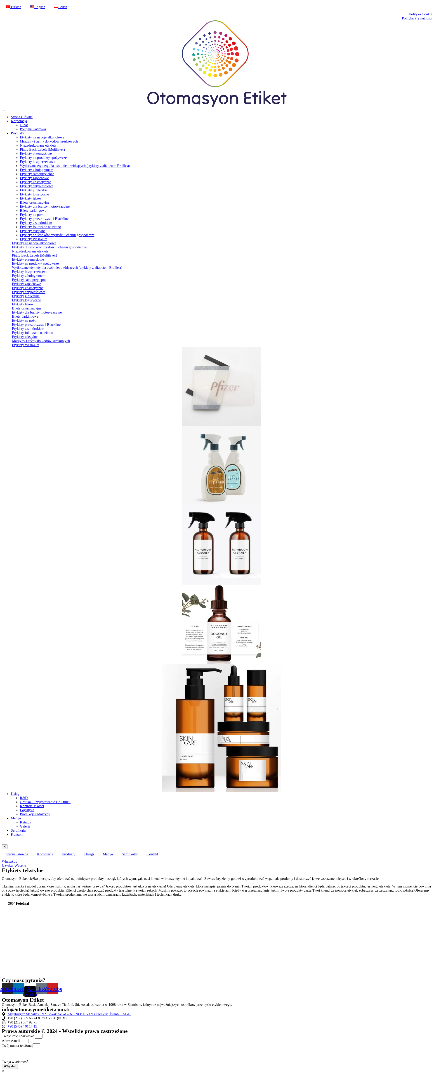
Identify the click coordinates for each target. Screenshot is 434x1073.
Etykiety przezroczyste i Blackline (44, 219)
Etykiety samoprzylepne (37, 174)
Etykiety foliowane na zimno (40, 227)
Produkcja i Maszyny (35, 814)
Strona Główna (22, 117)
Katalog (25, 822)
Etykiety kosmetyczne (35, 182)
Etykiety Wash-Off (33, 239)
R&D (24, 798)
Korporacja (19, 121)
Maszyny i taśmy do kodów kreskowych (49, 141)
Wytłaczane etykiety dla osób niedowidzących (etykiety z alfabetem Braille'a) (75, 166)
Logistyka (27, 810)
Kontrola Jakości (32, 806)
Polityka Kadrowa (33, 129)
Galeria (25, 826)
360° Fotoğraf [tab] (18, 903)
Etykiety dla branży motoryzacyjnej (45, 206)
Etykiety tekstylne (32, 231)
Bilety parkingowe (33, 210)
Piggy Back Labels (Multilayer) (42, 149)
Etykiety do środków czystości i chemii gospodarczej (57, 235)
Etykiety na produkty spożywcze (43, 157)
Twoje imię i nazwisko (18, 1036)
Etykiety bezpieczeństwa (37, 162)
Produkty (17, 133)
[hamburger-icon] (3, 110)
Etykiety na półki (32, 215)
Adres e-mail (11, 1041)
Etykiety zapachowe (34, 178)
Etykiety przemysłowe (36, 153)
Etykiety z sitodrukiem (36, 223)
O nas (24, 125)
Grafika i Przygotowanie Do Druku (45, 802)
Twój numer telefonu (17, 1045)
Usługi (15, 794)
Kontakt (16, 834)
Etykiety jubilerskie (33, 190)
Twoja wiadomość (15, 1062)
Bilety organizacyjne (34, 202)
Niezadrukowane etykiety (38, 145)
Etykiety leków (31, 198)
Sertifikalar (18, 830)
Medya (16, 818)
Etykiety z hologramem (36, 170)
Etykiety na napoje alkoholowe (42, 137)
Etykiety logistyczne (34, 194)
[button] (3, 1071)
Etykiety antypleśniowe (36, 186)
